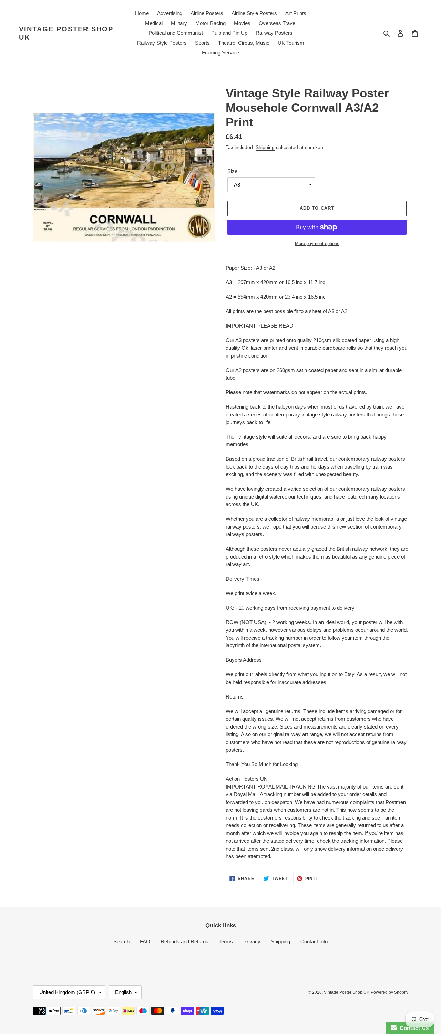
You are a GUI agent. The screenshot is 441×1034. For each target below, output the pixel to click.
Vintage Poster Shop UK (66, 33)
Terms (226, 941)
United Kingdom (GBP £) (67, 992)
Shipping (265, 147)
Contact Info (314, 941)
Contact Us (413, 1028)
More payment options (317, 243)
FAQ (145, 941)
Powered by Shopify (389, 992)
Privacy (251, 941)
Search (121, 941)
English (123, 992)
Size (232, 171)
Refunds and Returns (184, 941)
